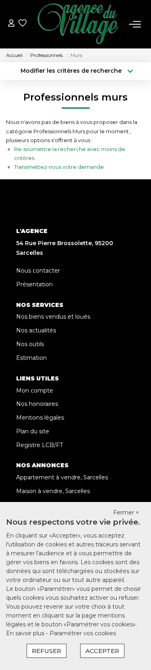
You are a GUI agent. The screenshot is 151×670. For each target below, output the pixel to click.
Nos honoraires (37, 403)
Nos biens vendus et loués (53, 316)
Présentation (34, 284)
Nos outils (30, 344)
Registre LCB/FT (39, 445)
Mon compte (34, 390)
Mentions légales (40, 417)
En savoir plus (26, 633)
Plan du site (32, 431)
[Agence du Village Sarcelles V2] (77, 24)
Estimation (31, 357)
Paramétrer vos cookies (83, 633)
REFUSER (46, 651)
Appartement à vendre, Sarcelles (62, 477)
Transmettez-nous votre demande (59, 167)
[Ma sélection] (23, 24)
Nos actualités (36, 330)
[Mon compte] (11, 24)
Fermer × (126, 512)
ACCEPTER (102, 651)
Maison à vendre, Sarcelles (53, 491)
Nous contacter (38, 270)
